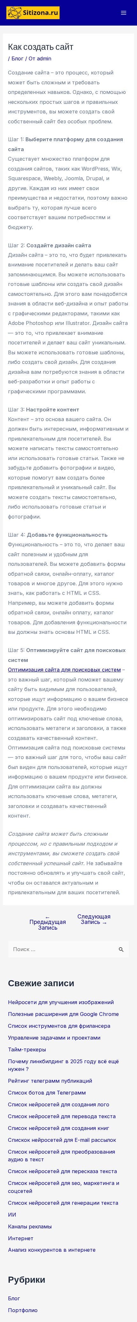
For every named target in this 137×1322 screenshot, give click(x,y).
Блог (17, 58)
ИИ (12, 1214)
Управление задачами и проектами (54, 1037)
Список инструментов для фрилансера (59, 1026)
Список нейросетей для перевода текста (62, 1116)
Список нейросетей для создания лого (58, 1104)
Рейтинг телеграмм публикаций (50, 1081)
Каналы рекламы (30, 1226)
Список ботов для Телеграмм (47, 1092)
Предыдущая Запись (47, 922)
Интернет (20, 1238)
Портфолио (23, 1310)
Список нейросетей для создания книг (58, 1128)
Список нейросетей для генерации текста (63, 1203)
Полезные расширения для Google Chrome (63, 1014)
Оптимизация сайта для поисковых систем (64, 669)
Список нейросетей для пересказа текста (62, 1171)
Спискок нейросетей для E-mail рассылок (62, 1140)
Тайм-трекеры (27, 1049)
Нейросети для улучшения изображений (61, 1002)
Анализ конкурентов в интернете (52, 1250)
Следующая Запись (94, 919)
